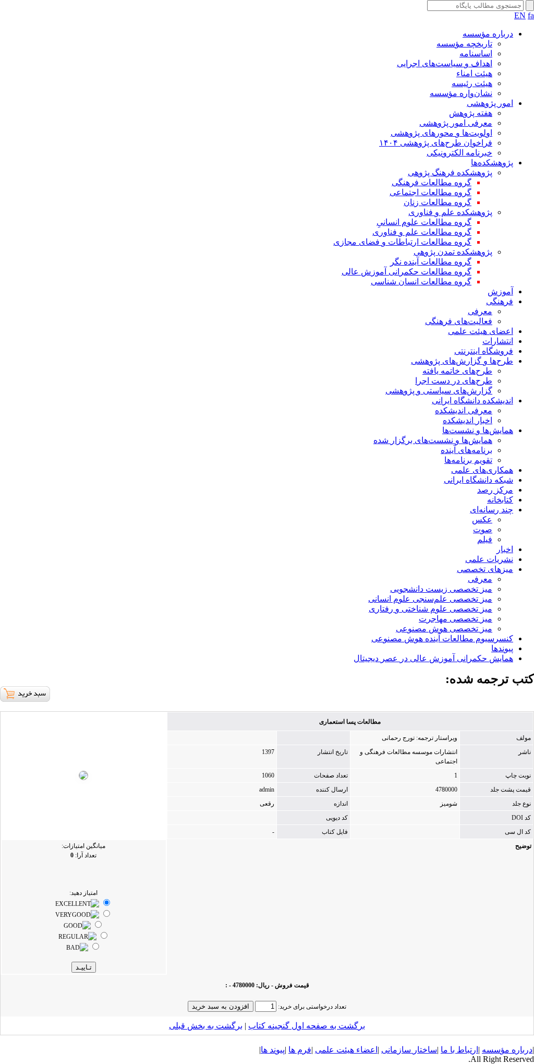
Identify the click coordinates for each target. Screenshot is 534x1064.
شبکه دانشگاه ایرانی (478, 479)
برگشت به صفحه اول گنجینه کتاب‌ (306, 1025)
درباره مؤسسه (488, 33)
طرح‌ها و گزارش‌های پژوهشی (462, 360)
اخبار (504, 549)
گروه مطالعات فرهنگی (431, 182)
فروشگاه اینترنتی (483, 350)
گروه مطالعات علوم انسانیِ (424, 222)
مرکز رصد (495, 489)
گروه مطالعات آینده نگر (430, 261)
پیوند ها (273, 1049)
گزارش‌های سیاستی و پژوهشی (438, 390)
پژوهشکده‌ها (492, 162)
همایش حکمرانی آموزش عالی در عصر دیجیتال (433, 658)
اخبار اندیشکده (467, 420)
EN (520, 15)
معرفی (480, 311)
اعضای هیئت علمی (480, 331)
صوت (482, 529)
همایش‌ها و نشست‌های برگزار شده (432, 440)
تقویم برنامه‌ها (468, 460)
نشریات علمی (489, 559)
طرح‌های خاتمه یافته (457, 370)
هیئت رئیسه (472, 83)
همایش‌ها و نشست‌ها (477, 430)
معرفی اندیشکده (463, 410)
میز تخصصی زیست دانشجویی (441, 588)
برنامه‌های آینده (466, 450)
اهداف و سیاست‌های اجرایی (444, 63)
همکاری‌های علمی (482, 469)
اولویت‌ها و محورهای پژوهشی (441, 132)
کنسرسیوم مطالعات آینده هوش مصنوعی (442, 638)
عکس (482, 519)
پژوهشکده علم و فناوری (450, 212)
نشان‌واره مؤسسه (461, 93)
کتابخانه (500, 499)
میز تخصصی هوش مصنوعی (444, 628)
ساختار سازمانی (409, 1049)
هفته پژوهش (470, 113)
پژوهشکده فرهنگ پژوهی (450, 172)
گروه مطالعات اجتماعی (430, 192)
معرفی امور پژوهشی (455, 122)
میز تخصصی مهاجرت (455, 618)
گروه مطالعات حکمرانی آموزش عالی (406, 271)
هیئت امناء (474, 73)
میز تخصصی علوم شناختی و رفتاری (430, 608)
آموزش (500, 291)
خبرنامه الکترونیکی (459, 152)
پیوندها (502, 648)
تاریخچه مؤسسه (464, 43)
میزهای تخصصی (485, 569)
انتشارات (497, 341)
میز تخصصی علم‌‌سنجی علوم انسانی (430, 598)
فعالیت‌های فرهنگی (458, 321)
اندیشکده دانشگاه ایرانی (472, 400)
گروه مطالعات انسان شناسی (421, 281)
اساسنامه (475, 53)
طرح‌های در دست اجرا (453, 380)
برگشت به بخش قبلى (205, 1025)
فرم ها (299, 1049)
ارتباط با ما (459, 1049)
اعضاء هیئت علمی (346, 1049)
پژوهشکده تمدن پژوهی (453, 251)
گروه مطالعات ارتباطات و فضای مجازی (402, 241)
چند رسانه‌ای (491, 509)
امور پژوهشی (490, 103)
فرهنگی (499, 301)
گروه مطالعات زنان (437, 202)
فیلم (484, 539)
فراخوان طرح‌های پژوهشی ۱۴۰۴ (435, 142)
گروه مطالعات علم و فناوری (421, 232)
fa (531, 15)
